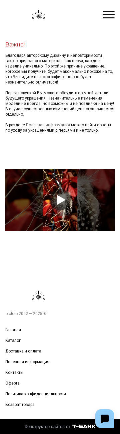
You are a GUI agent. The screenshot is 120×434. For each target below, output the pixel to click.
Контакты (14, 372)
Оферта (12, 383)
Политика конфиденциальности (35, 394)
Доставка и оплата (23, 351)
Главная (13, 329)
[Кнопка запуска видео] (60, 199)
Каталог (13, 340)
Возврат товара (20, 404)
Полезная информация (48, 125)
